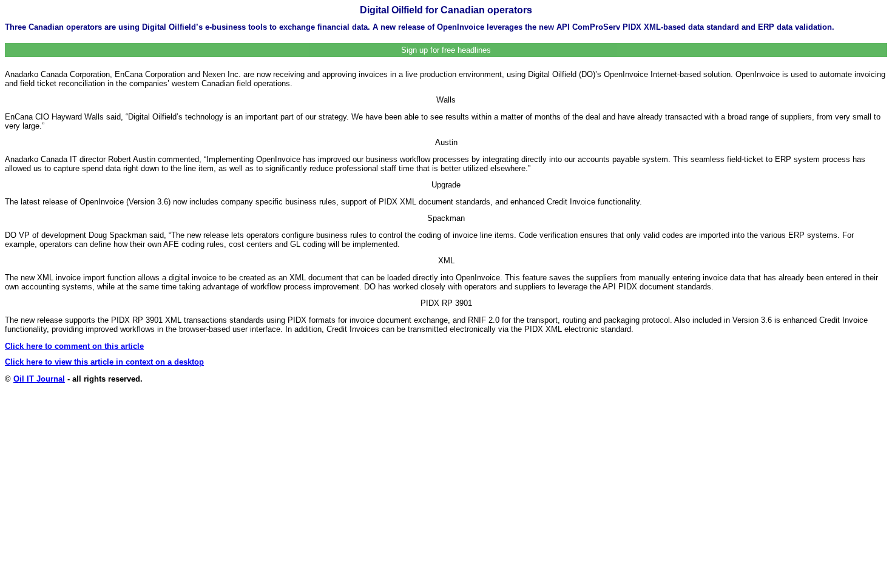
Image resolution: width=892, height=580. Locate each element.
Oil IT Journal (39, 378)
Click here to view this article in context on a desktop (104, 361)
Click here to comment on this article (74, 346)
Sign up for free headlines (446, 50)
